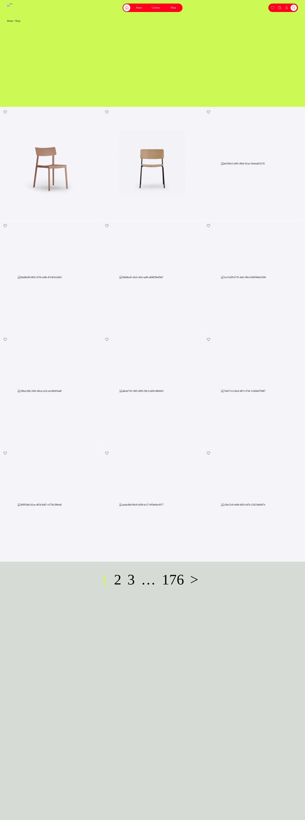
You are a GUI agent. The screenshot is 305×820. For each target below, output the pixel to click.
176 (173, 579)
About (139, 7)
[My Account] (272, 7)
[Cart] (279, 7)
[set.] (10, 5)
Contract (156, 7)
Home (10, 21)
